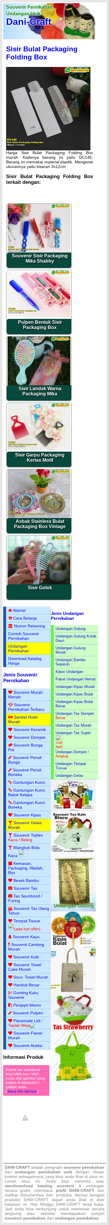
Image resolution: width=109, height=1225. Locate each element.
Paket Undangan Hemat (76, 679)
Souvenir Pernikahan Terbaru (26, 707)
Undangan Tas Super (73, 733)
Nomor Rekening (29, 626)
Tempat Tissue (26, 921)
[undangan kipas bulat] (73, 946)
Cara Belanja (25, 618)
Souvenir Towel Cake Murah (24, 967)
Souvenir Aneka (27, 1045)
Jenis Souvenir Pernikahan (20, 677)
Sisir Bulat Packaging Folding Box (42, 53)
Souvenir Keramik (29, 729)
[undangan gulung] (73, 910)
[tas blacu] (73, 854)
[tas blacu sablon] (73, 991)
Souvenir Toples (28, 835)
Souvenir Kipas (27, 815)
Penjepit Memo (27, 1005)
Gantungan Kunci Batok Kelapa (26, 792)
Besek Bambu (26, 880)
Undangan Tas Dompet (75, 713)
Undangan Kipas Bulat (74, 694)
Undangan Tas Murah (73, 725)
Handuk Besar (26, 985)
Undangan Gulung (70, 628)
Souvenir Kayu (26, 936)
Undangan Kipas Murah (75, 686)
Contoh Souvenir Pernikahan (23, 636)
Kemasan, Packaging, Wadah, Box (26, 868)
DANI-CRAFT (68, 1204)
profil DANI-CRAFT (75, 1190)
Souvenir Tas (25, 888)
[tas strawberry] (73, 1030)
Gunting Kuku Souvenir (23, 995)
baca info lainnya (22, 1091)
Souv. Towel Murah (30, 977)
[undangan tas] (73, 810)
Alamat (19, 610)
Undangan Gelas (69, 775)
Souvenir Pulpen (28, 1013)
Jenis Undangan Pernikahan (67, 616)
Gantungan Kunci (29, 782)
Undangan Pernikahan (18, 648)
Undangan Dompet (71, 752)
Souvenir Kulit (26, 957)
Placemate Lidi (26, 1020)
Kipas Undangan (69, 671)
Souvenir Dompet (29, 737)
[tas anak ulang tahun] (73, 1080)
